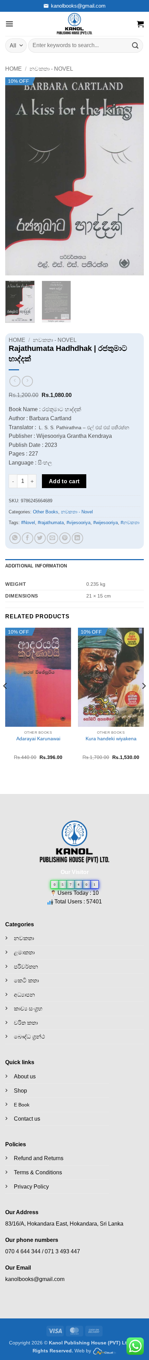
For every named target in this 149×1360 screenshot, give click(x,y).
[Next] (132, 176)
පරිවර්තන (26, 967)
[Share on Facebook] (27, 538)
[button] (9, 23)
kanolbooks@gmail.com (78, 6)
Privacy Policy (31, 1187)
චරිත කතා (26, 1023)
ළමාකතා (24, 952)
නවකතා (24, 938)
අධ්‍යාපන (24, 995)
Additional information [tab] (36, 565)
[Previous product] (27, 381)
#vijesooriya (78, 522)
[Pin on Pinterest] (65, 538)
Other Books (45, 511)
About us (25, 1076)
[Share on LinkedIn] (77, 538)
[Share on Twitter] (40, 538)
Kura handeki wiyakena (111, 738)
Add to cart (64, 481)
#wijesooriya (105, 522)
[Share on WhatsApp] (15, 538)
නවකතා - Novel (51, 69)
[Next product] (14, 381)
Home (13, 69)
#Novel (28, 522)
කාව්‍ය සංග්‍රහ (28, 1009)
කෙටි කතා (26, 980)
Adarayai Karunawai (38, 738)
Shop (20, 1091)
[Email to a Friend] (52, 538)
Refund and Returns (38, 1158)
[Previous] (16, 176)
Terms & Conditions (38, 1172)
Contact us (27, 1119)
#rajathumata (51, 522)
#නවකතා (130, 522)
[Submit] (135, 45)
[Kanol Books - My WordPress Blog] (74, 24)
